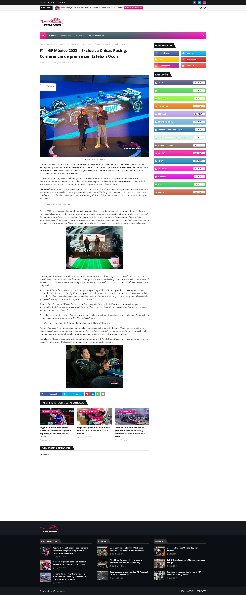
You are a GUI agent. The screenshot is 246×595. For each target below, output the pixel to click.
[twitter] (199, 2)
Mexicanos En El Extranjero (177, 137)
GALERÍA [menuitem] (79, 35)
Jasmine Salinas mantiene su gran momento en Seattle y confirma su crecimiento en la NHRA (130, 432)
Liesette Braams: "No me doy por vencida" (182, 549)
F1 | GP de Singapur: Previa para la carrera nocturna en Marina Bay (126, 561)
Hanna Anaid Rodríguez (51, 62)
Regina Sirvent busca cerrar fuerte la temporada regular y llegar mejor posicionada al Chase (55, 432)
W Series (177, 176)
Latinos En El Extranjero (177, 129)
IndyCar (177, 114)
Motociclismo (177, 145)
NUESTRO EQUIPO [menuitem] (97, 35)
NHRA (177, 161)
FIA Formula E (177, 98)
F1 (177, 90)
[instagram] (204, 2)
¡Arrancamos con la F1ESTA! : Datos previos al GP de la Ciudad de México (127, 549)
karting (177, 192)
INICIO (42, 2)
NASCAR (177, 153)
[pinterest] (193, 59)
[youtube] (193, 65)
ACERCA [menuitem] (52, 35)
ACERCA (51, 2)
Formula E (177, 106)
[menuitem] (43, 35)
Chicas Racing (59, 591)
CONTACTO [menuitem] (65, 35)
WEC (177, 184)
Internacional (177, 122)
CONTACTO (61, 2)
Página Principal (46, 44)
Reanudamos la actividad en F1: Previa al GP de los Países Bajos (129, 573)
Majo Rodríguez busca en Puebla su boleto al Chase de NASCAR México (92, 7)
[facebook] (194, 2)
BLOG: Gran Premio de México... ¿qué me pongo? (186, 561)
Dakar (177, 82)
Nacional (177, 168)
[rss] (166, 59)
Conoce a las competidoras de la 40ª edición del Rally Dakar (184, 573)
